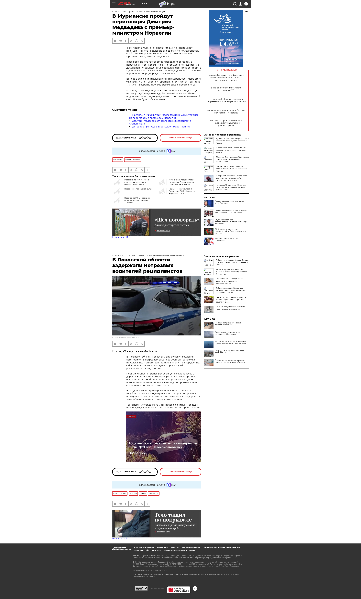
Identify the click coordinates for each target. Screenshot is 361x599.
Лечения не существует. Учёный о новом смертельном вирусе (230, 308)
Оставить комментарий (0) (180, 138)
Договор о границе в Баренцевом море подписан (161, 126)
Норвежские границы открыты (137, 189)
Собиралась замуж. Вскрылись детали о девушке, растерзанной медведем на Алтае (230, 290)
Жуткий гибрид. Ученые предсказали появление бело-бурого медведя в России (232, 140)
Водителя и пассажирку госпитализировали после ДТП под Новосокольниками (163, 445)
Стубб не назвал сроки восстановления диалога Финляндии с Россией (231, 222)
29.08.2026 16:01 (119, 255)
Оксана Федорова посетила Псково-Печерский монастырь (226, 111)
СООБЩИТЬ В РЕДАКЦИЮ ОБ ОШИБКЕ (179, 550)
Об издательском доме (143, 547)
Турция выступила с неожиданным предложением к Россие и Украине (230, 343)
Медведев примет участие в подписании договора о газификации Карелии (136, 182)
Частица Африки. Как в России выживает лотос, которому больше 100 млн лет (231, 271)
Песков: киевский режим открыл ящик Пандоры (229, 202)
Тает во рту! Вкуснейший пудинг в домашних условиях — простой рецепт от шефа (231, 299)
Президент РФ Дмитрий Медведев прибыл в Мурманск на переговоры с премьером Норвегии (163, 116)
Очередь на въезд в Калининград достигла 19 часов (229, 352)
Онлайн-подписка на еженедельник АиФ (222, 547)
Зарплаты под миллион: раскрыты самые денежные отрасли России (230, 361)
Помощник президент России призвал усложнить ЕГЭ (228, 324)
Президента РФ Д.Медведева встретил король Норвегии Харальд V (137, 200)
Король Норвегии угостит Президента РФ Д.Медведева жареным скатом (182, 191)
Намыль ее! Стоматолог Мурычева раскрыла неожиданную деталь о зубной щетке (231, 187)
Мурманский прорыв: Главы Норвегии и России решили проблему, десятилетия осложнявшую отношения (175, 183)
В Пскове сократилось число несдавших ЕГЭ (226, 89)
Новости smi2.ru (121, 237)
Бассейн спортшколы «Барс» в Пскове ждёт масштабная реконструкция (226, 123)
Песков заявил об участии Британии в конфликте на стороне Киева (231, 212)
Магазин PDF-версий (191, 547)
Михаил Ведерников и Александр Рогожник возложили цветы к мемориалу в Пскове (226, 77)
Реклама (175, 547)
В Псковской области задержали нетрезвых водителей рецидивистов (226, 100)
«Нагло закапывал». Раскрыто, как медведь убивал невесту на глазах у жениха (231, 150)
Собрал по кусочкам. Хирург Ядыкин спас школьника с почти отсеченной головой (232, 262)
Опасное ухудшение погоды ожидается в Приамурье (227, 333)
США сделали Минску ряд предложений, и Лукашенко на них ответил (230, 231)
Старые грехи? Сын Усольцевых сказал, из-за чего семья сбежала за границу (231, 168)
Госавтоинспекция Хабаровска (125, 337)
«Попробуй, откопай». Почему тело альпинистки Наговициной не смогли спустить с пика (231, 178)
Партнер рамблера (157, 588)
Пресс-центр (162, 547)
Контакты (156, 550)
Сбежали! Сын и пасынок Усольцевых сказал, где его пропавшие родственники (232, 159)
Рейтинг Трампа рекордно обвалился (226, 239)
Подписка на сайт (141, 550)
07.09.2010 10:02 (119, 11)
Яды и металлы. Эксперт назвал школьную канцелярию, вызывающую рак (230, 281)
